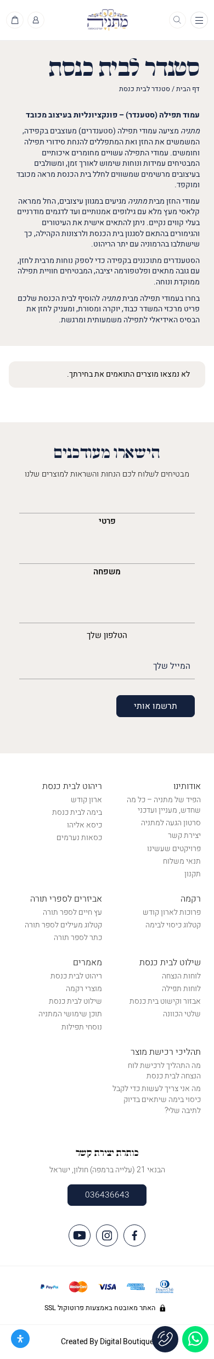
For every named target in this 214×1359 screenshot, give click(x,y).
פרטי (107, 521)
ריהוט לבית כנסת (72, 786)
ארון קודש (86, 800)
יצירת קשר (184, 835)
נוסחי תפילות (81, 1027)
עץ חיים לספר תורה (72, 912)
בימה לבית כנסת (77, 812)
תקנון (192, 874)
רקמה (191, 898)
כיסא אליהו (84, 825)
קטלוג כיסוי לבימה (173, 925)
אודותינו (187, 786)
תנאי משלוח (182, 861)
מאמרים (87, 962)
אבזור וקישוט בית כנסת (165, 1001)
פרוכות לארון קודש (172, 912)
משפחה (107, 572)
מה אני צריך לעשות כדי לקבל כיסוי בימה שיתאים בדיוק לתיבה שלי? (156, 1099)
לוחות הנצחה (181, 976)
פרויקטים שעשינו (174, 848)
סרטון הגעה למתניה (171, 823)
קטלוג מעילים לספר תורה (63, 925)
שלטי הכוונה (182, 1014)
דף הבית (188, 89)
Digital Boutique (127, 1341)
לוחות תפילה (181, 988)
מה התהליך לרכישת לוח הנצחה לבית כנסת (164, 1071)
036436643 (107, 1195)
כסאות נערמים (79, 837)
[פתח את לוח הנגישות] (20, 1338)
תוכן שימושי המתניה (70, 1014)
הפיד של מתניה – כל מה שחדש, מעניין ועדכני (164, 805)
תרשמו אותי (155, 706)
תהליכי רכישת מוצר (166, 1052)
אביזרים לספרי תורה (66, 898)
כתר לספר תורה (78, 937)
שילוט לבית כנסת (170, 962)
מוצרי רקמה (84, 988)
